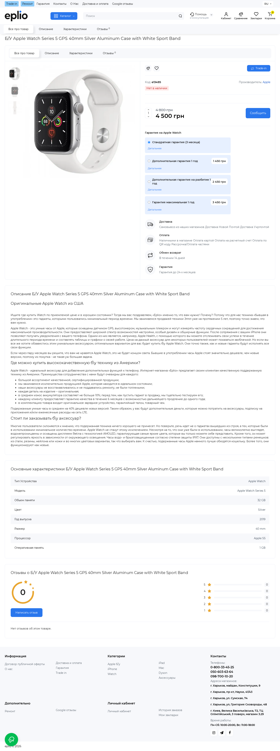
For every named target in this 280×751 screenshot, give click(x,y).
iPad (162, 663)
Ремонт (27, 4)
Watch (112, 674)
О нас (9, 669)
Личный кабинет (119, 711)
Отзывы (103, 29)
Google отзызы (66, 710)
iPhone (112, 669)
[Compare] (148, 68)
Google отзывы (122, 4)
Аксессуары (167, 678)
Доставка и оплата (95, 4)
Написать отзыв (26, 612)
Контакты (59, 4)
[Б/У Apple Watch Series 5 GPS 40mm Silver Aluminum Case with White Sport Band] (78, 121)
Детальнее (155, 148)
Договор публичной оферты (25, 664)
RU (266, 4)
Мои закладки (168, 715)
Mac (161, 668)
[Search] (180, 16)
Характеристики (75, 29)
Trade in (61, 673)
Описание (46, 29)
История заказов (170, 710)
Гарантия (43, 4)
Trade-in (11, 4)
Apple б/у (114, 664)
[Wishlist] (156, 68)
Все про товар (18, 29)
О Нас (74, 4)
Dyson (163, 673)
